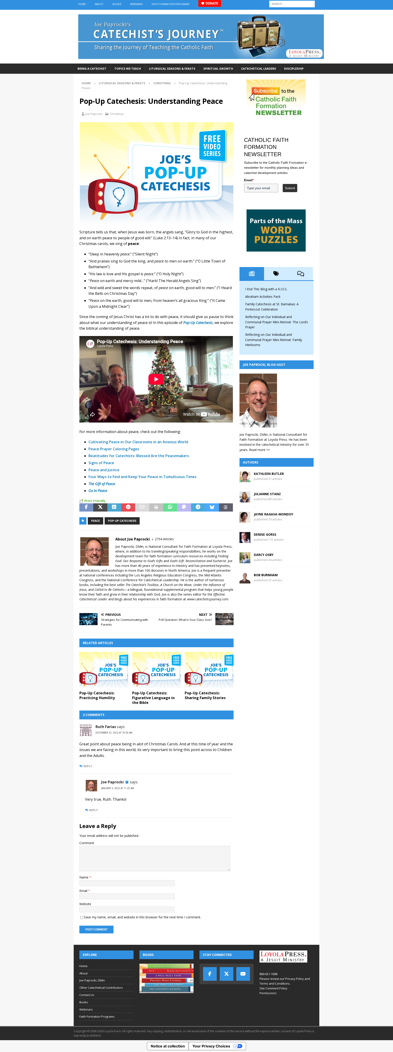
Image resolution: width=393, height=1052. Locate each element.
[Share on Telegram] (198, 507)
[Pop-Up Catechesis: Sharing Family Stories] (209, 670)
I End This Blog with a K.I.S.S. (266, 289)
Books (117, 4)
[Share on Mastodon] (184, 507)
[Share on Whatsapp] (170, 507)
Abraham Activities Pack (262, 296)
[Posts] (251, 273)
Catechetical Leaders (258, 68)
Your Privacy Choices (211, 1046)
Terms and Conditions (274, 983)
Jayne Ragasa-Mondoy (273, 514)
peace (95, 521)
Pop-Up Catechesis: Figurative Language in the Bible (153, 697)
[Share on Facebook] (86, 507)
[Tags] (276, 273)
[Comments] (300, 273)
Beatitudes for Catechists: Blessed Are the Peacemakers (138, 455)
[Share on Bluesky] (212, 507)
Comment (86, 843)
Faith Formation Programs (170, 4)
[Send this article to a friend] (142, 507)
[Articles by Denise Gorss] (244, 540)
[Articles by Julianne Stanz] (244, 500)
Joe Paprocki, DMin (92, 980)
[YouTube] (243, 974)
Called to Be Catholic (109, 589)
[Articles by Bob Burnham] (244, 581)
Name (84, 877)
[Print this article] (156, 507)
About (99, 4)
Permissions (268, 993)
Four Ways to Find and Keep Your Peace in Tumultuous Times (142, 476)
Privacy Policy (294, 979)
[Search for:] (292, 3)
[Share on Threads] (226, 507)
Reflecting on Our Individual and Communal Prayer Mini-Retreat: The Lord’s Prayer (276, 322)
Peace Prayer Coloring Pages (113, 448)
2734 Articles (164, 539)
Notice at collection (168, 1046)
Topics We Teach (127, 68)
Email (83, 891)
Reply (87, 766)
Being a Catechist (92, 68)
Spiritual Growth (218, 68)
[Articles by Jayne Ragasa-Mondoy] (244, 520)
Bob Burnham (266, 575)
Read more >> (259, 450)
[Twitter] (226, 974)
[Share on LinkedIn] (114, 507)
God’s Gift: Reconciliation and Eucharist (198, 561)
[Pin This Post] (128, 507)
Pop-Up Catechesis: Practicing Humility (97, 695)
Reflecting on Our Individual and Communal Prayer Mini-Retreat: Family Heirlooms (273, 339)
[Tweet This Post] (100, 507)
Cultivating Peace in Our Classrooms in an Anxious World (138, 441)
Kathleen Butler (269, 473)
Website (85, 904)
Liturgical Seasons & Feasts (172, 68)
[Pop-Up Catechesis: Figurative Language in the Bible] (156, 670)
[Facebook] (210, 974)
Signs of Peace (101, 462)
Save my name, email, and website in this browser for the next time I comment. (142, 917)
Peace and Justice (103, 469)
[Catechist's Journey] (201, 61)
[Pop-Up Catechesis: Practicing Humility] (103, 670)
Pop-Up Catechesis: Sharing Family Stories (205, 695)
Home (82, 4)
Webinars (136, 4)
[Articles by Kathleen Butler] (244, 479)
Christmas (117, 114)
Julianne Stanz (267, 494)
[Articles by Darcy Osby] (244, 560)
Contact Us (86, 995)
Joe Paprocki (93, 114)
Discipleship (294, 68)
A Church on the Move (175, 585)
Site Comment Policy (273, 988)
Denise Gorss (265, 534)
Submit (290, 188)
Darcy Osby (263, 555)
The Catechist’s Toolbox (142, 585)
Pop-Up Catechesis (122, 521)
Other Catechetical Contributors (101, 988)
